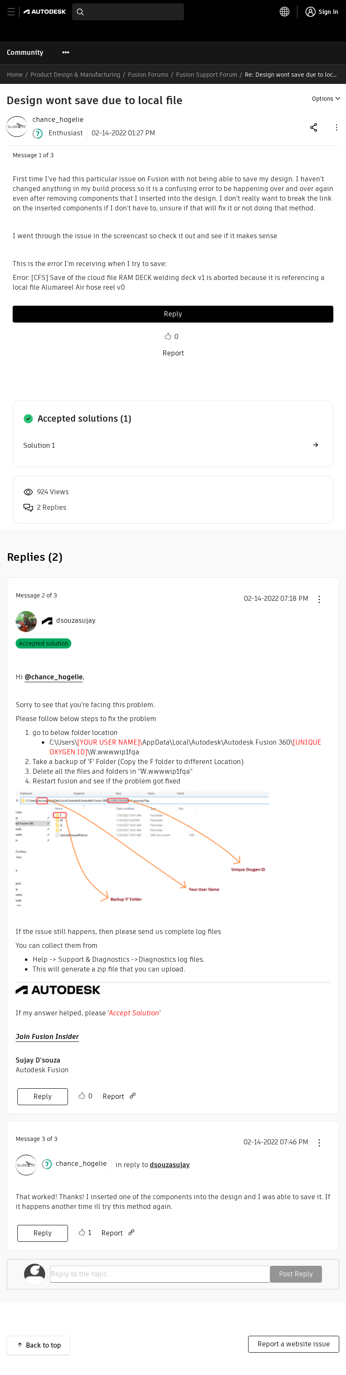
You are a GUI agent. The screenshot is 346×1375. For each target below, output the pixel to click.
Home (15, 74)
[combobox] (128, 11)
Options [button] (322, 98)
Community (25, 52)
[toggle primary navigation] (16, 12)
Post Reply (296, 1274)
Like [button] (167, 336)
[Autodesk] (46, 11)
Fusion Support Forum (206, 74)
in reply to (153, 1165)
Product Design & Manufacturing (75, 74)
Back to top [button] (43, 1345)
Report (173, 353)
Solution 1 (39, 445)
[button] (336, 127)
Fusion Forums (148, 74)
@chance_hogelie (53, 677)
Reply (173, 314)
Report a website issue (293, 1344)
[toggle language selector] (285, 12)
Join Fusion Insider (47, 1036)
